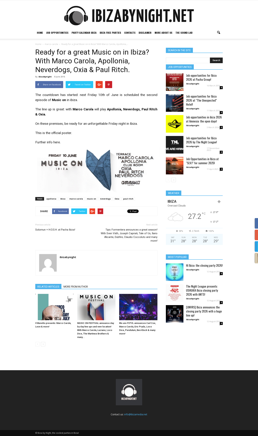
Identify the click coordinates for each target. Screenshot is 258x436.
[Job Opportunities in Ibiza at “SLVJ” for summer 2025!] (174, 165)
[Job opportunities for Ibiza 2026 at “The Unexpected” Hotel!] (174, 103)
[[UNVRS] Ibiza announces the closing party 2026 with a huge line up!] (174, 314)
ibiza (62, 198)
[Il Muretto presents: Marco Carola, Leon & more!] (54, 307)
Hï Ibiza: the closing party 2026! (204, 265)
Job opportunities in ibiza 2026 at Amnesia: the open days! (204, 119)
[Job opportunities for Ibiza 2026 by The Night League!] (174, 145)
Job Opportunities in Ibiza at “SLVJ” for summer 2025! (202, 161)
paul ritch (128, 198)
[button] (218, 32)
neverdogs (105, 198)
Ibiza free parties (110, 32)
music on (91, 198)
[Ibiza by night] (129, 15)
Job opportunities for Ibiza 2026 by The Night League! (201, 140)
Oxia (117, 198)
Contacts (129, 32)
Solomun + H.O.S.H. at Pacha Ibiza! (55, 229)
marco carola (76, 198)
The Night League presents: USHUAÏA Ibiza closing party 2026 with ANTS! (202, 290)
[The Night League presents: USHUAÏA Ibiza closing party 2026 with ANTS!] (174, 293)
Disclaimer (145, 32)
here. (57, 142)
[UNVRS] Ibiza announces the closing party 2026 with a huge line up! (204, 311)
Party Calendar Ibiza (84, 32)
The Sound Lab (184, 32)
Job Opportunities (57, 32)
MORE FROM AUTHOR (76, 286)
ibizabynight (45, 76)
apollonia (51, 198)
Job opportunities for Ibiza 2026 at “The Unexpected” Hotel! (201, 100)
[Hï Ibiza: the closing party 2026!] (174, 272)
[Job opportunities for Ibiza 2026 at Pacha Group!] (174, 82)
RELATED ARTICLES (48, 286)
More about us (163, 32)
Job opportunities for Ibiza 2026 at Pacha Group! (201, 77)
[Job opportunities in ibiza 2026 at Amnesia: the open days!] (174, 124)
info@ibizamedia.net (135, 414)
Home (40, 32)
